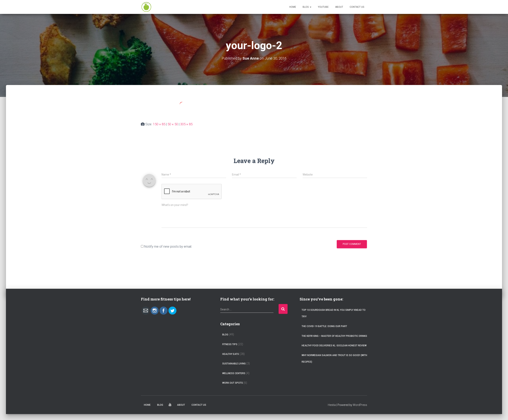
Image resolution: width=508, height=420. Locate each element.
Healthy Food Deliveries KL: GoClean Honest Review (334, 345)
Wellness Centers (233, 373)
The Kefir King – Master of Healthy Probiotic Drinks (334, 336)
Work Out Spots (232, 382)
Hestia (332, 404)
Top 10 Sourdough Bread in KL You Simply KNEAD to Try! (334, 313)
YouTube (323, 7)
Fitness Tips (229, 344)
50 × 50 (172, 124)
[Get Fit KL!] (146, 7)
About (339, 7)
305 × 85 (186, 124)
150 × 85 (159, 124)
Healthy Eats (230, 354)
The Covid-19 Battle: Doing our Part (324, 326)
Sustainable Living (234, 363)
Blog (306, 7)
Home (292, 7)
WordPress (360, 404)
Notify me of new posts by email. (168, 246)
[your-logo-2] (171, 107)
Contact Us (357, 7)
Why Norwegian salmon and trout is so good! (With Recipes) (334, 358)
